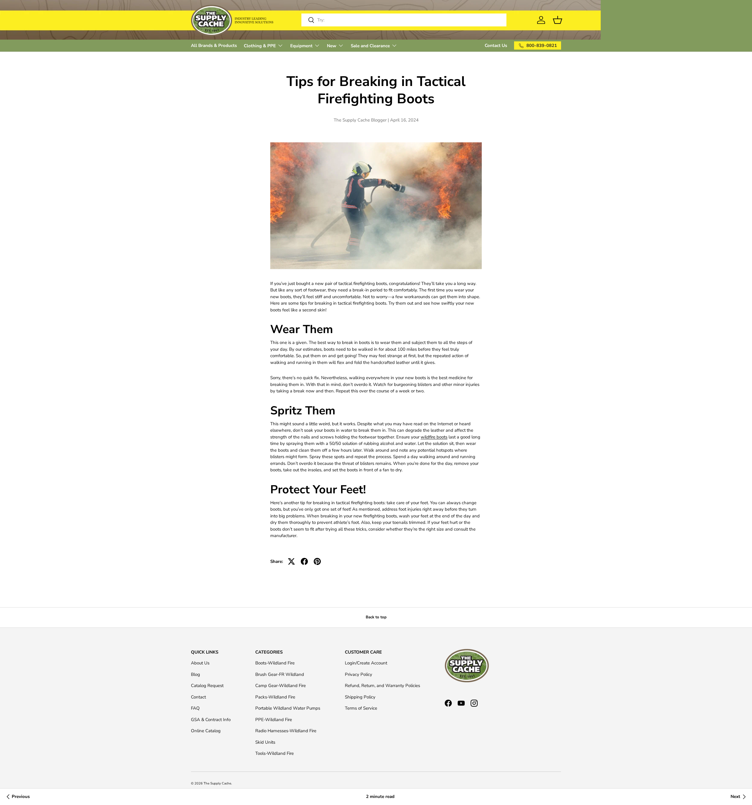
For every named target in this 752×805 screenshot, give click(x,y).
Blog (195, 674)
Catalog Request (207, 685)
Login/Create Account (366, 663)
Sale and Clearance (370, 46)
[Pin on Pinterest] (317, 561)
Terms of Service (361, 708)
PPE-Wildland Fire (273, 720)
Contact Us (496, 45)
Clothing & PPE (260, 46)
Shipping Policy (360, 697)
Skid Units (265, 742)
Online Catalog (206, 731)
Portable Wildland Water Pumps (287, 708)
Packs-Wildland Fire (275, 697)
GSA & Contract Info (211, 720)
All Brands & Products (214, 45)
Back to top (376, 617)
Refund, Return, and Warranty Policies (382, 685)
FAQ (195, 708)
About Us (200, 663)
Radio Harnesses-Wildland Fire (285, 731)
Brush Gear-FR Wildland (279, 674)
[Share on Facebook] (304, 561)
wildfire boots (434, 437)
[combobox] (403, 19)
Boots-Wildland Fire (275, 663)
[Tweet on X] (291, 561)
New (331, 46)
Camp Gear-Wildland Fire (280, 685)
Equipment (301, 46)
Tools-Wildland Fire (274, 753)
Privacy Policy (358, 674)
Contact (198, 697)
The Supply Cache (217, 783)
